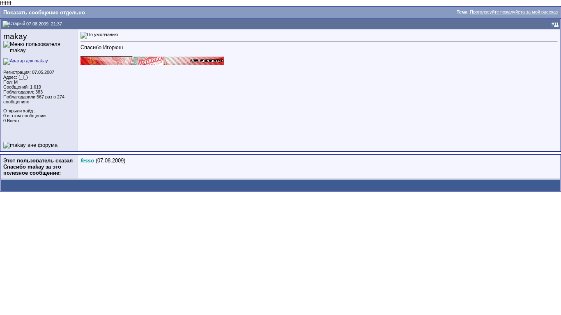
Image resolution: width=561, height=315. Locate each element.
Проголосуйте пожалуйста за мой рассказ (514, 11)
